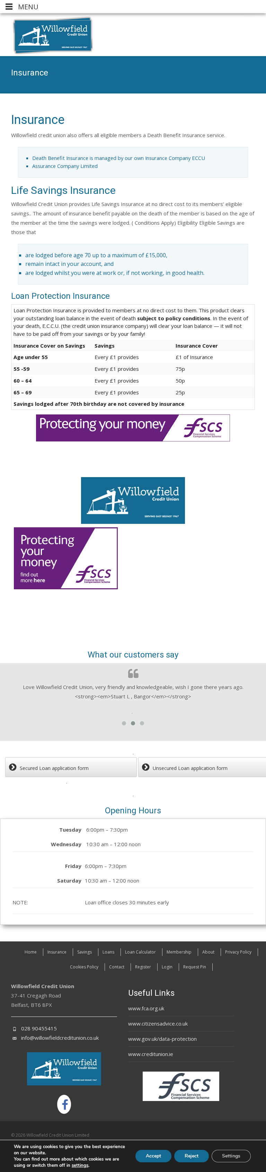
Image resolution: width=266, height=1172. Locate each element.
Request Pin (194, 967)
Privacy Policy (238, 952)
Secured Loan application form (54, 768)
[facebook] (64, 1104)
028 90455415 (39, 1028)
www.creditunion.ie (150, 1053)
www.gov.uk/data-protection (162, 1038)
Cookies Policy (84, 967)
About (208, 952)
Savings (84, 952)
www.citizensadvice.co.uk (158, 1023)
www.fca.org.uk (146, 1008)
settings (80, 1165)
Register (143, 967)
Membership (179, 952)
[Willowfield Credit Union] (47, 35)
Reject (191, 1156)
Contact (116, 967)
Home (31, 952)
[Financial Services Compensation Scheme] (66, 558)
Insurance (56, 952)
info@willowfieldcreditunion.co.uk (60, 1037)
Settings (231, 1156)
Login (167, 967)
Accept (153, 1156)
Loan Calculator (140, 952)
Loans (108, 952)
